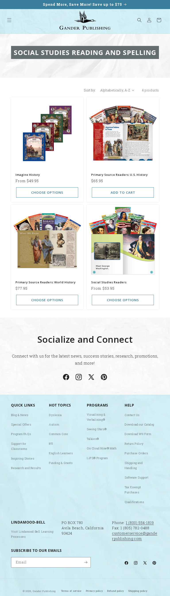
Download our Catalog (139, 424)
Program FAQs (21, 434)
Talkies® (93, 439)
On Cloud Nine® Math (101, 448)
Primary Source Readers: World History (45, 282)
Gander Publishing (44, 591)
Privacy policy (94, 590)
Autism (54, 424)
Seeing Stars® (97, 429)
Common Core (58, 434)
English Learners (61, 453)
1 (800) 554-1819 (140, 522)
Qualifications (134, 502)
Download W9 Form (138, 434)
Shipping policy (137, 590)
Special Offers (21, 424)
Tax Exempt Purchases (133, 489)
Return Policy (134, 444)
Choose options (47, 192)
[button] (9, 20)
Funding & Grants (61, 463)
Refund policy (115, 590)
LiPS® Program (97, 458)
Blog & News (20, 415)
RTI (51, 444)
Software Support (137, 477)
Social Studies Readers (108, 282)
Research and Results (26, 468)
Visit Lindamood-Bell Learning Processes (32, 534)
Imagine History (27, 175)
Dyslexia (55, 415)
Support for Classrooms (19, 446)
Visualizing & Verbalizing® (96, 417)
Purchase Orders (136, 453)
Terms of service (71, 590)
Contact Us (132, 415)
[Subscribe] (86, 562)
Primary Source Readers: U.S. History (119, 175)
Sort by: (90, 90)
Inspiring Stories (22, 458)
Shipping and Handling (134, 465)
